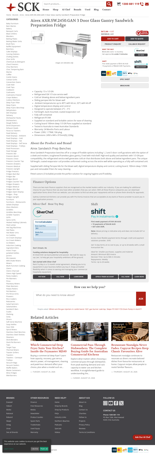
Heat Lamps (11, 225)
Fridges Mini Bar (13, 189)
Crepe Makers (12, 97)
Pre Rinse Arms (12, 294)
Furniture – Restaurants (16, 202)
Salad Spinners (12, 304)
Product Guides (37, 417)
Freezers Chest (12, 159)
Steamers (10, 337)
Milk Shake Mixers (13, 261)
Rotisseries (10, 301)
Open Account (141, 67)
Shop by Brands (61, 406)
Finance (34, 402)
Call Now (60, 277)
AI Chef (66, 9)
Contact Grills (11, 80)
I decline (34, 449)
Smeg (8, 425)
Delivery (9, 115)
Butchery (10, 49)
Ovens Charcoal (12, 271)
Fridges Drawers (12, 184)
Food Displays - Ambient (16, 136)
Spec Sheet (125, 79)
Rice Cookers (11, 299)
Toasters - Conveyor (14, 358)
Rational (9, 413)
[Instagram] (105, 403)
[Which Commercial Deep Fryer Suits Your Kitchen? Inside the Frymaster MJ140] (49, 333)
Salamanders (11, 307)
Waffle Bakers (11, 368)
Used (87, 9)
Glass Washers (12, 207)
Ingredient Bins (12, 248)
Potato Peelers (12, 289)
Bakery (9, 29)
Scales (8, 312)
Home (46, 9)
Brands (77, 9)
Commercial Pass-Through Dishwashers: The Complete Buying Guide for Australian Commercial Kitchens (89, 349)
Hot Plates (10, 230)
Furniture (10, 199)
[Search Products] (109, 4)
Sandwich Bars (12, 309)
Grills (8, 217)
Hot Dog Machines (13, 228)
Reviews (82, 428)
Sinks (8, 317)
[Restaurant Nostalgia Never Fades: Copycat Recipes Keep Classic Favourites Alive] (130, 333)
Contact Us (83, 410)
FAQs (57, 413)
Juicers (9, 256)
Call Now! (125, 277)
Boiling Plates (11, 39)
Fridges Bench (12, 179)
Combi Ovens (11, 77)
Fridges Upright (12, 197)
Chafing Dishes (12, 57)
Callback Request (136, 44)
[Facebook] (116, 403)
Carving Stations (12, 54)
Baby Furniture (12, 24)
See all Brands (12, 432)
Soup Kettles (11, 324)
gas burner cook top (97, 309)
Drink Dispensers (13, 126)
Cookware (10, 90)
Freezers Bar (11, 154)
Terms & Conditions (87, 432)
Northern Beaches (62, 421)
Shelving (9, 314)
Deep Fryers (11, 105)
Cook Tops (10, 87)
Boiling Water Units (14, 41)
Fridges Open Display (15, 192)
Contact (106, 9)
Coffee (8, 75)
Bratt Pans (10, 44)
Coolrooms (10, 92)
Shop (55, 9)
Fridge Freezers (12, 171)
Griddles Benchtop (13, 212)
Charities (82, 413)
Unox (8, 428)
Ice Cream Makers (13, 240)
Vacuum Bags (11, 363)
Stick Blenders (12, 340)
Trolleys (9, 360)
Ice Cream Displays (14, 238)
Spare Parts (35, 421)
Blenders (10, 36)
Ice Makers (10, 243)
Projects (82, 421)
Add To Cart (113, 39)
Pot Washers (11, 291)
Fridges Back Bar (13, 174)
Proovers (9, 296)
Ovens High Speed (13, 273)
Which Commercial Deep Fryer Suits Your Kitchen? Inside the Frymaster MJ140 (49, 348)
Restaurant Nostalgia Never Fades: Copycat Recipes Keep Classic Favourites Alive (130, 348)
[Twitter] (121, 403)
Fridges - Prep (12, 194)
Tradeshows (35, 425)
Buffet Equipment (13, 46)
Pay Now (141, 55)
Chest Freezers (12, 64)
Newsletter (35, 413)
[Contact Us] (147, 4)
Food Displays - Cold (14, 138)
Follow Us (83, 417)
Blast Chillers (11, 34)
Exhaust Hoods (12, 128)
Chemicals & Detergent (15, 62)
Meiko (8, 410)
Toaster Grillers (12, 352)
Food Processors (12, 148)
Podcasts (58, 425)
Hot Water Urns (12, 233)
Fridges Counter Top (14, 182)
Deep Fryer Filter (13, 103)
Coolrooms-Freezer (14, 95)
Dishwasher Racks (13, 118)
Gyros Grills (11, 220)
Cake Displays (11, 52)
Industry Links (60, 417)
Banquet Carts (12, 31)
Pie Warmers (11, 279)
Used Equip (35, 428)
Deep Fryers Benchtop (15, 108)
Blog (96, 9)
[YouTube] (110, 403)
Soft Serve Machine (14, 322)
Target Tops (11, 347)
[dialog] (26, 446)
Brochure (125, 86)
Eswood (9, 402)
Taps (8, 345)
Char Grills (10, 59)
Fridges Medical (12, 187)
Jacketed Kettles (12, 253)
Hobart (9, 406)
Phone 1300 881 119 (111, 415)
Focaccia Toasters (13, 131)
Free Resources (37, 406)
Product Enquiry (113, 44)
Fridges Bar (11, 177)
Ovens (8, 268)
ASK (141, 298)
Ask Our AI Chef (142, 437)
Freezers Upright (13, 169)
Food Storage (11, 151)
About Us (82, 402)
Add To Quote (137, 39)
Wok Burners (11, 375)
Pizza (8, 281)
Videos (57, 432)
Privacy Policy (84, 425)
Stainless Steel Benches (15, 332)
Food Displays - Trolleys (15, 146)
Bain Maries (11, 26)
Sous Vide (10, 327)
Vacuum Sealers (12, 365)
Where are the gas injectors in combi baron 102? (69, 309)
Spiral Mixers (11, 330)
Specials (58, 428)
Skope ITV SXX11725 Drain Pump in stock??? (124, 309)
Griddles (9, 210)
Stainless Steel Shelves (15, 335)
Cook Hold (10, 85)
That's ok (44, 449)
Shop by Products (62, 410)
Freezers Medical (13, 166)
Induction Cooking (13, 245)
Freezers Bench (12, 156)
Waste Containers (13, 370)
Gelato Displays (12, 205)
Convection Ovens (13, 82)
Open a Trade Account (105, 277)
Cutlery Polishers (13, 100)
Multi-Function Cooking (15, 266)
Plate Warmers (12, 286)
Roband (9, 417)
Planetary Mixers (13, 284)
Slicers (9, 319)
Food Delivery (11, 133)
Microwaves (11, 258)
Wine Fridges (11, 373)
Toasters (9, 355)
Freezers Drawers (13, 164)
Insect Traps (11, 250)
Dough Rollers (12, 123)
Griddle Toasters (13, 215)
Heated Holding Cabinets (16, 222)
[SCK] (23, 7)
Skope (8, 421)
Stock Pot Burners (13, 342)
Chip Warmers (12, 67)
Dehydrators (11, 110)
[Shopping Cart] (119, 4)
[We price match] (142, 33)
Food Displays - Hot (14, 141)
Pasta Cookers (12, 276)
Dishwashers (11, 120)
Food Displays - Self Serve (16, 143)
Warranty (34, 432)
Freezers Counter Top (15, 161)
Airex (22, 15)
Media (33, 410)
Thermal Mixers (12, 350)
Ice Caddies (11, 235)
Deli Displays (11, 113)
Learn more (78, 277)
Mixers (9, 263)
